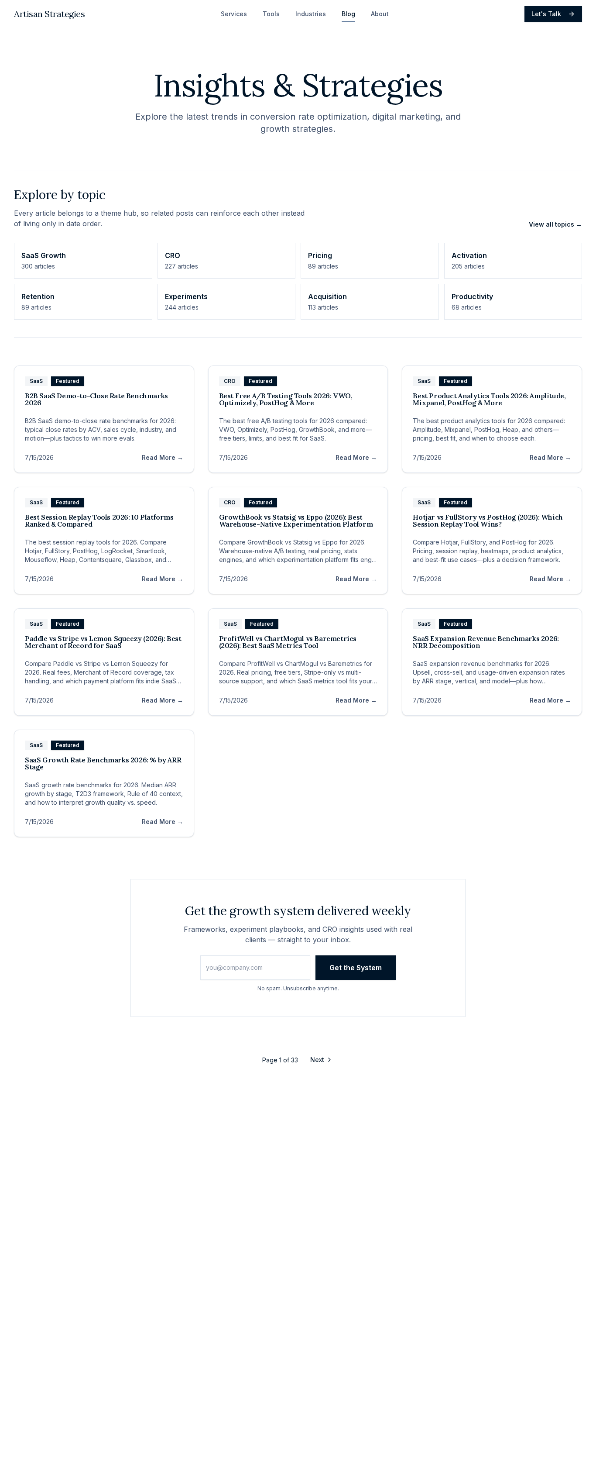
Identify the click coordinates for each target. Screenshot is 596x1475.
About (380, 13)
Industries (310, 13)
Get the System (355, 967)
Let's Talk (546, 13)
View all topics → (555, 224)
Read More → (162, 457)
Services (234, 13)
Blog (348, 13)
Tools (271, 13)
